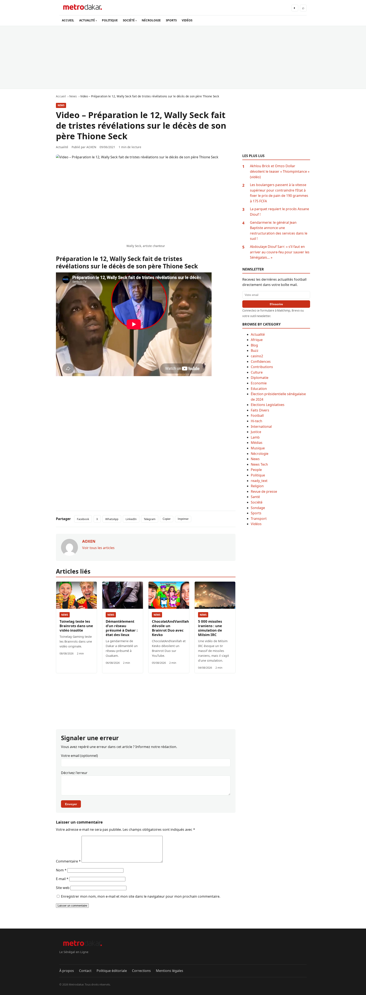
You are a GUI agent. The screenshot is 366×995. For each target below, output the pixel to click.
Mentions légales (169, 970)
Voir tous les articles (98, 547)
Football (257, 415)
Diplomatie (259, 377)
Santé (255, 496)
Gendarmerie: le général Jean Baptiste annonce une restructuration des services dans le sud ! (278, 230)
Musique (258, 448)
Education (259, 388)
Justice (256, 431)
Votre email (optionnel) (79, 755)
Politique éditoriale (112, 970)
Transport (259, 518)
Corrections (141, 970)
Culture (257, 372)
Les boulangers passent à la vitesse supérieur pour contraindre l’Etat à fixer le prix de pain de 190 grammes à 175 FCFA (279, 192)
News (61, 105)
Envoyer (71, 804)
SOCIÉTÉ (129, 20)
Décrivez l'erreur (74, 772)
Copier (167, 518)
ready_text (259, 480)
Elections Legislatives (267, 404)
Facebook (83, 519)
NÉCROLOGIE (151, 20)
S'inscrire (276, 304)
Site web (62, 887)
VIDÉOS (187, 20)
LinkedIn (131, 519)
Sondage (258, 507)
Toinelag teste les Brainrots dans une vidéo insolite (76, 626)
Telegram (149, 519)
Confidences (261, 361)
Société (256, 502)
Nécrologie (259, 453)
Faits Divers (260, 410)
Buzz (254, 350)
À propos (66, 970)
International (261, 426)
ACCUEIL (68, 20)
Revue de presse (264, 491)
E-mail (62, 878)
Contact (85, 970)
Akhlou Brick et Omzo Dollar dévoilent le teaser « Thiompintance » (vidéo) (279, 171)
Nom (61, 870)
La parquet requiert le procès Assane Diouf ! (279, 212)
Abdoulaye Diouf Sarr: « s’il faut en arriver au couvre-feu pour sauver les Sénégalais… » (279, 252)
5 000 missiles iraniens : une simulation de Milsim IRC (210, 628)
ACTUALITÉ (87, 20)
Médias (256, 442)
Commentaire (68, 861)
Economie (259, 383)
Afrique (257, 339)
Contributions (262, 366)
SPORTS (171, 20)
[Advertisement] (183, 57)
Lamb (255, 437)
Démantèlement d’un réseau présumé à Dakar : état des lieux (122, 628)
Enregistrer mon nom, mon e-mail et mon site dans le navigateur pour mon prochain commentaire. (140, 896)
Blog (254, 345)
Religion (257, 486)
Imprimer (183, 518)
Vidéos (256, 524)
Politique (258, 475)
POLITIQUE (110, 20)
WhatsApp (111, 519)
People (256, 469)
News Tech (259, 464)
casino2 (257, 356)
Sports (256, 513)
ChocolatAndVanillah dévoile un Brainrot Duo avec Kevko (170, 628)
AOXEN (91, 147)
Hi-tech (256, 421)
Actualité (258, 334)
